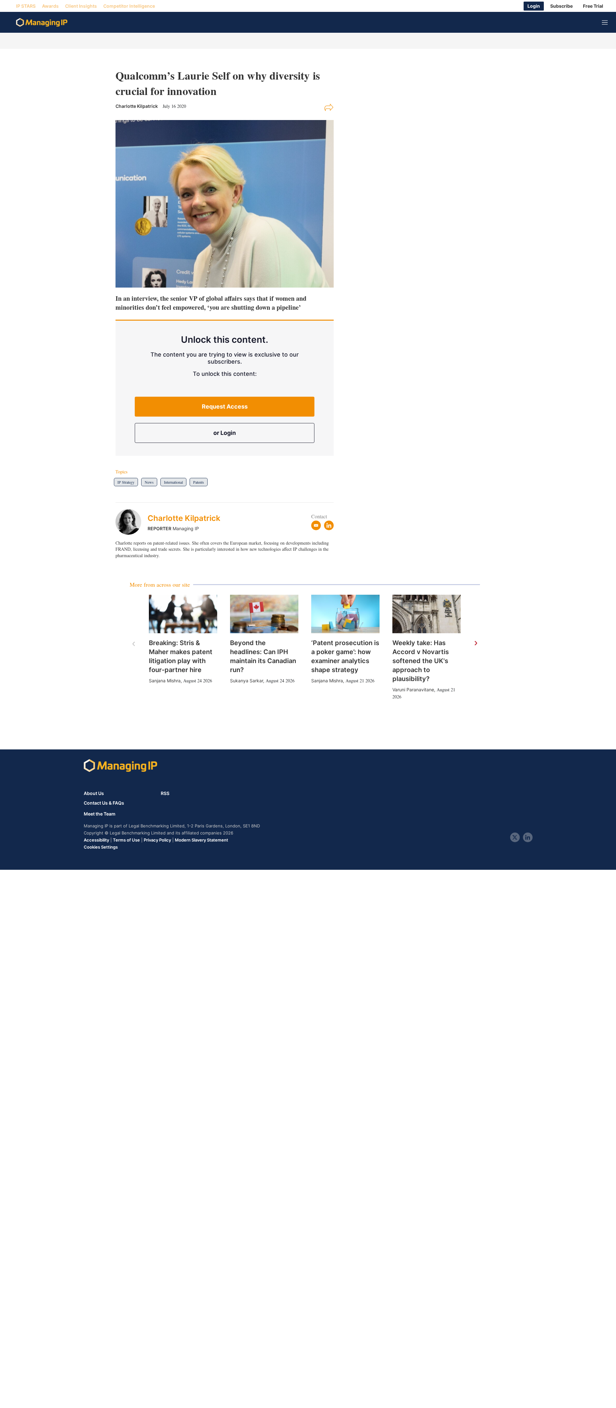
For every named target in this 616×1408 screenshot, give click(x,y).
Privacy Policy (157, 839)
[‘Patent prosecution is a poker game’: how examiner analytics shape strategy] (345, 614)
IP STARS (26, 6)
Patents (198, 482)
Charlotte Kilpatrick (184, 518)
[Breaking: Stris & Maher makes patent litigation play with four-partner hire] (183, 614)
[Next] (475, 643)
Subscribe (561, 6)
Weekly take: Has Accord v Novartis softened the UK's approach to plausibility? (420, 661)
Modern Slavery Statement (201, 839)
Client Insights (81, 6)
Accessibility (96, 839)
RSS (165, 793)
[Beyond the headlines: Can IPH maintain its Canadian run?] (264, 614)
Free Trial (593, 6)
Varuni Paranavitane (413, 689)
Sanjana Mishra (165, 680)
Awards (50, 6)
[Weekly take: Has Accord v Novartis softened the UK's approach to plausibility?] (426, 614)
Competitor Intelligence (129, 6)
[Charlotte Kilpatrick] (132, 522)
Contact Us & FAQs (104, 803)
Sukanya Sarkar (246, 680)
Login (533, 6)
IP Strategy (125, 482)
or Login (224, 432)
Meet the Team (100, 814)
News (149, 482)
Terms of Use (126, 839)
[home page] (41, 22)
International (173, 482)
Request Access (225, 406)
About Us (94, 793)
